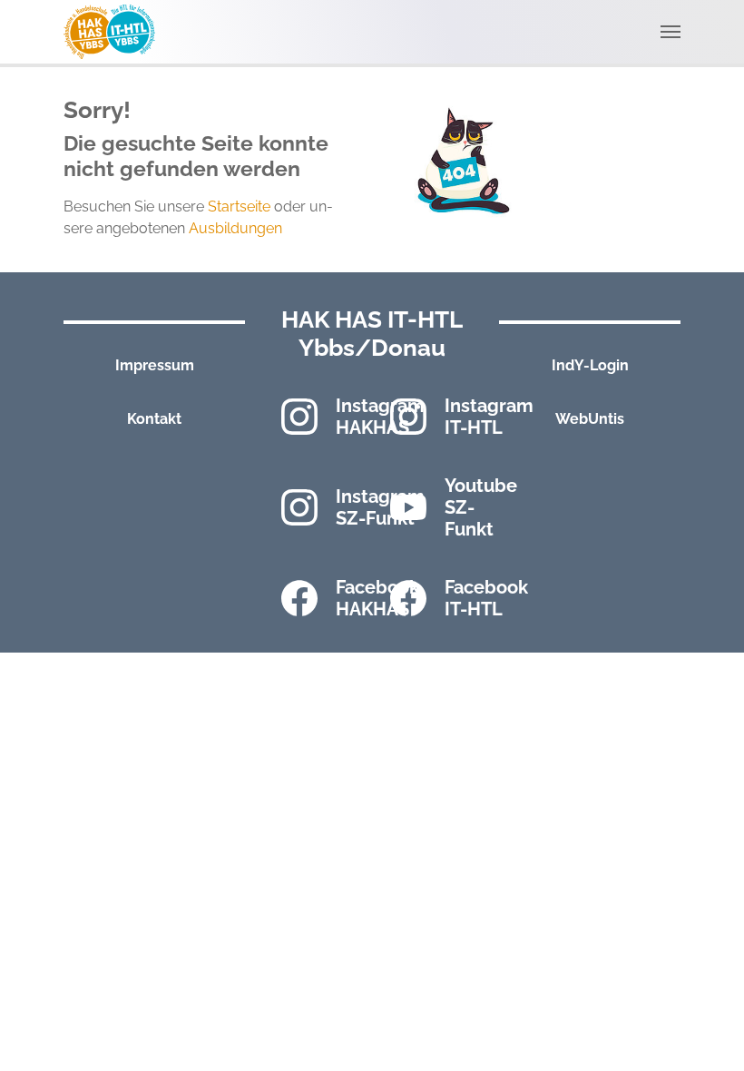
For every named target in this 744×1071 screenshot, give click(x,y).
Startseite (239, 206)
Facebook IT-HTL (486, 598)
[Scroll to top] (704, 1031)
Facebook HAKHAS (377, 598)
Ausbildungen (235, 228)
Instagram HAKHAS (380, 416)
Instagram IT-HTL (489, 416)
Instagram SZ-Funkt (380, 507)
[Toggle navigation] (670, 31)
